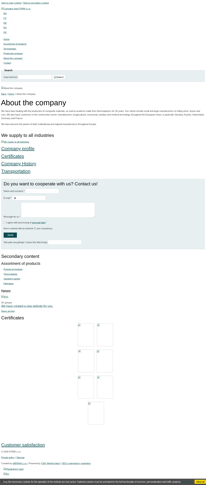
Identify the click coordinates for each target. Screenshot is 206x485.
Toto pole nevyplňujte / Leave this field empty (25, 242)
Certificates (12, 156)
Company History (18, 163)
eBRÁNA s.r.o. (20, 463)
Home (11, 94)
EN (5, 13)
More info (186, 481)
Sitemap (20, 457)
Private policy (7, 457)
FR (4, 32)
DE (5, 23)
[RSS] (4, 297)
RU (5, 27)
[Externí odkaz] (13, 469)
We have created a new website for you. (27, 306)
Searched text (10, 77)
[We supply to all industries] (15, 142)
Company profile (18, 148)
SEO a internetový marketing (76, 463)
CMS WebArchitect (50, 463)
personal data (38, 222)
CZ (4, 18)
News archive (8, 311)
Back (3, 94)
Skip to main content (11, 3)
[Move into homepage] (16, 8)
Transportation (15, 171)
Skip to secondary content (36, 3)
